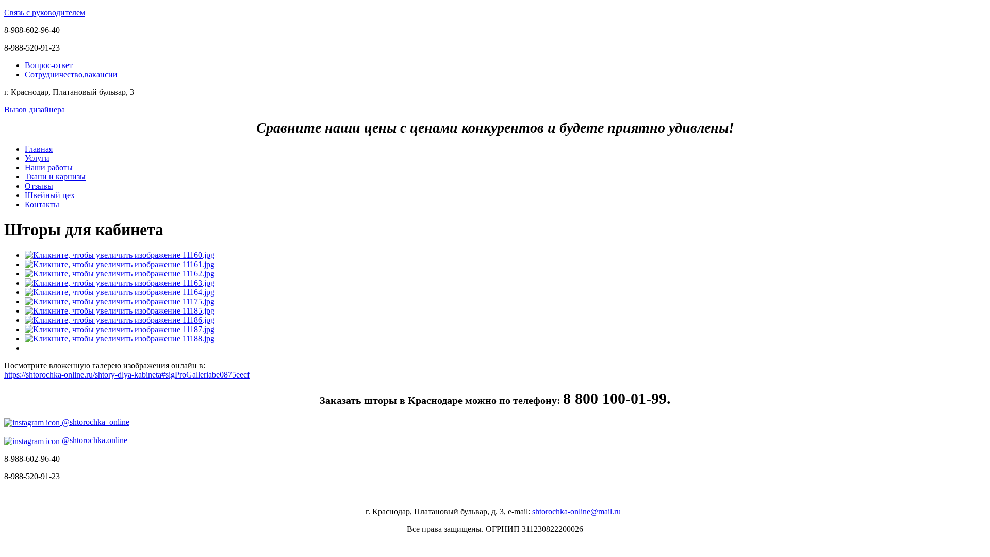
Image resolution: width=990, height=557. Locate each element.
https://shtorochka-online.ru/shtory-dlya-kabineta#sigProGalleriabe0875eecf (127, 374)
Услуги (37, 158)
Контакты (42, 204)
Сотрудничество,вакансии (71, 74)
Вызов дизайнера (34, 109)
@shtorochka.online (93, 440)
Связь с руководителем (44, 12)
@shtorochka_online (94, 422)
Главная (39, 148)
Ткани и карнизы (55, 176)
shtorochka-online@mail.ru (576, 511)
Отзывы (39, 186)
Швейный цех (50, 195)
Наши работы (49, 167)
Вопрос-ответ (49, 65)
